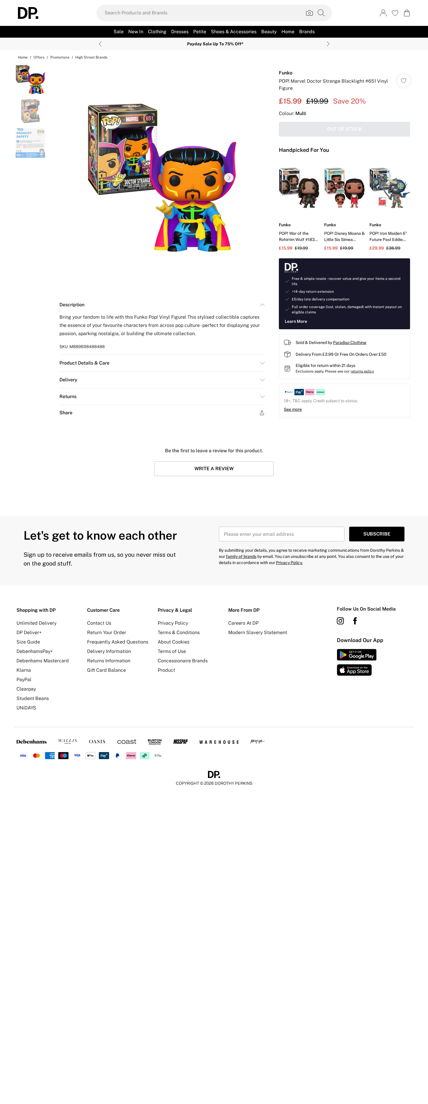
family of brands (241, 556)
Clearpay (26, 689)
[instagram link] (340, 620)
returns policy (362, 371)
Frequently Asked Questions (117, 642)
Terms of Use (172, 651)
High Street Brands (91, 57)
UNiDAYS (26, 708)
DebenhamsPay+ (34, 651)
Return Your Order (106, 632)
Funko (285, 73)
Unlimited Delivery (36, 623)
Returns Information (108, 661)
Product (166, 670)
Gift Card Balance (106, 670)
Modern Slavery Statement (257, 632)
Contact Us (99, 623)
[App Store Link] (357, 662)
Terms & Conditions (179, 632)
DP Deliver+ (29, 632)
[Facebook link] (355, 620)
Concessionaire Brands (183, 661)
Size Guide (28, 642)
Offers (39, 57)
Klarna (23, 670)
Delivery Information (109, 651)
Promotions (59, 57)
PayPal (23, 679)
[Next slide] (328, 44)
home (23, 57)
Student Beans (32, 698)
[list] (161, 178)
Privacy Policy (173, 623)
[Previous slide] (100, 44)
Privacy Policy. (289, 562)
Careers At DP (243, 623)
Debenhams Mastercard (42, 661)
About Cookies (173, 642)
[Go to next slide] (229, 177)
